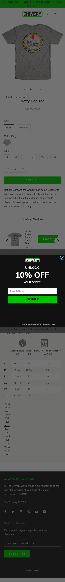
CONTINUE (32, 299)
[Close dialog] (62, 258)
